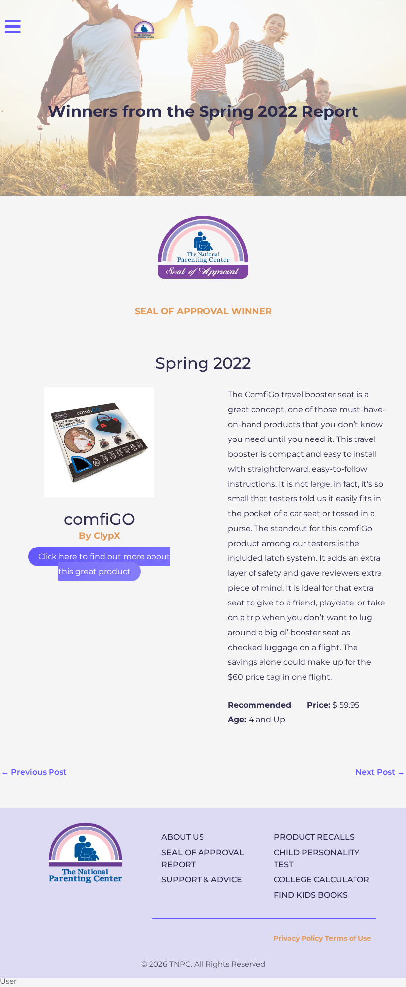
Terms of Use (348, 938)
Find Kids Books (311, 895)
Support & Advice (201, 879)
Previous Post (34, 772)
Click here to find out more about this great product (104, 564)
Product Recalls (314, 837)
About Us (182, 837)
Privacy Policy (298, 938)
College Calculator (321, 879)
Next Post (380, 772)
